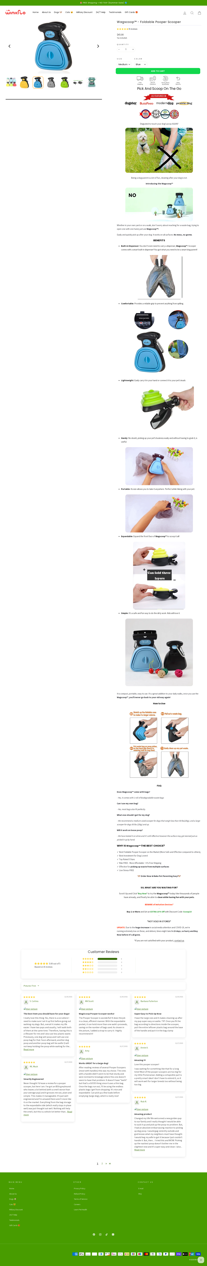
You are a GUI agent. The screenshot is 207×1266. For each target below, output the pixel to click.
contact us (179, 940)
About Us (46, 12)
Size (119, 59)
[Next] (98, 46)
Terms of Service (80, 1199)
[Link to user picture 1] (48, 1009)
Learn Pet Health (80, 1209)
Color (138, 59)
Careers (77, 1204)
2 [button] (102, 1163)
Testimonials (115, 12)
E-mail (140, 1188)
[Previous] (9, 46)
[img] (29, 996)
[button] (123, 28)
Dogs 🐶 (58, 12)
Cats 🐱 (69, 12)
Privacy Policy (79, 1188)
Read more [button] (29, 1049)
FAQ (140, 1194)
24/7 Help (100, 12)
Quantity (123, 44)
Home (36, 12)
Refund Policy (79, 1194)
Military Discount (84, 12)
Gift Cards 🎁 (131, 12)
